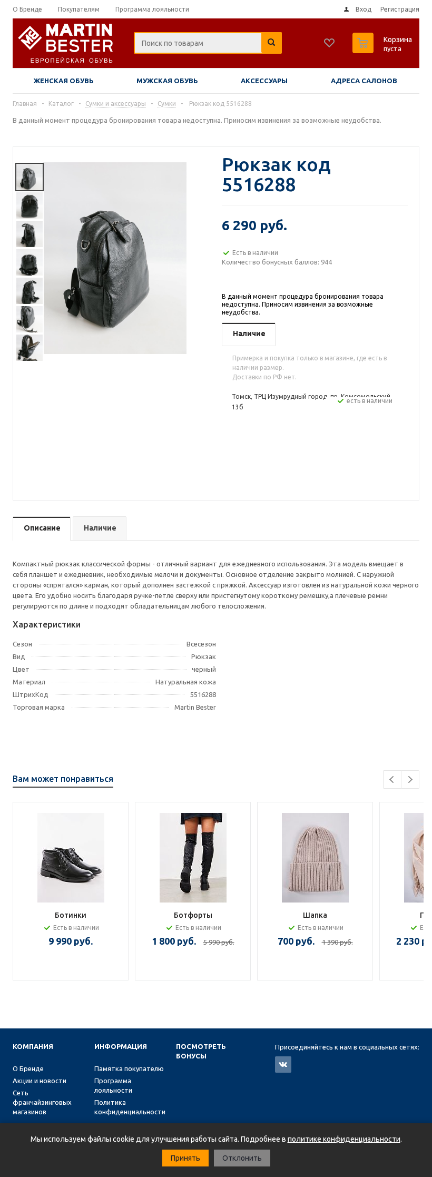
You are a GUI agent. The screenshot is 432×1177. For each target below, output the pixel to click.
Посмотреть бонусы (201, 1051)
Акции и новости (39, 1080)
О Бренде (28, 1068)
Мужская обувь (167, 80)
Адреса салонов (364, 80)
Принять (185, 1158)
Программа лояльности (113, 1085)
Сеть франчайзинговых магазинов (42, 1102)
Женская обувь (64, 80)
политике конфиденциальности (344, 1139)
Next (410, 779)
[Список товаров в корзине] (383, 50)
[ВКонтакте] (283, 1064)
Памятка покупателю (129, 1068)
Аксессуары (264, 80)
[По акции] (193, 858)
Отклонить (242, 1158)
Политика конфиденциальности (129, 1106)
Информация (120, 1046)
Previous (392, 779)
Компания (33, 1046)
